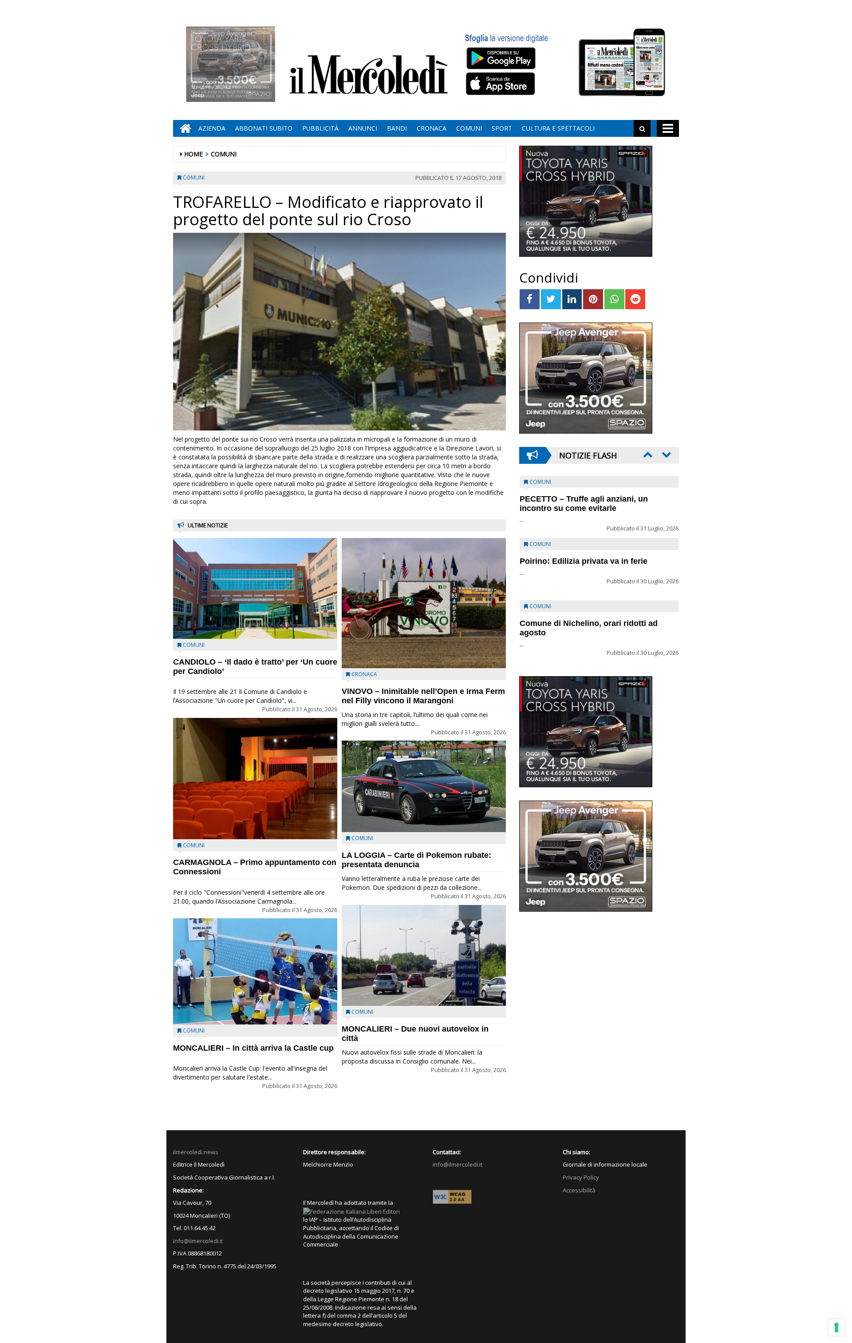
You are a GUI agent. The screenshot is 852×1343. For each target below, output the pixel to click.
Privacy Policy (581, 1177)
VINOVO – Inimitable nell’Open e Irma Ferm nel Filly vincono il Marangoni (423, 696)
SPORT (502, 128)
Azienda (211, 128)
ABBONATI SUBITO (263, 128)
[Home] (183, 128)
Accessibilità (579, 1190)
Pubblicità (320, 128)
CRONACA (431, 128)
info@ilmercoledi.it (198, 1241)
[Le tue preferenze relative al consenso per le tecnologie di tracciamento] (836, 1327)
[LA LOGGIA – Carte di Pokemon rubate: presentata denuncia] (424, 786)
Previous (647, 454)
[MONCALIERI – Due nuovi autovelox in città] (424, 955)
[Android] (501, 58)
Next (665, 454)
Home (193, 154)
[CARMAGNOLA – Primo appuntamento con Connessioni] (255, 778)
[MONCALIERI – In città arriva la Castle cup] (255, 971)
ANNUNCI (362, 128)
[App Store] (502, 84)
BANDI (397, 128)
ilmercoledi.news (195, 1152)
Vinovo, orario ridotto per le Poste (584, 498)
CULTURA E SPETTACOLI (558, 128)
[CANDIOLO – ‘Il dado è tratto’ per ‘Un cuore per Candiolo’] (255, 588)
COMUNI (469, 128)
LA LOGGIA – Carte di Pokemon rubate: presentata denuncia (416, 860)
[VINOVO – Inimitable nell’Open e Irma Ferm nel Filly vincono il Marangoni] (424, 603)
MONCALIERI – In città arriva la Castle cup (253, 1048)
